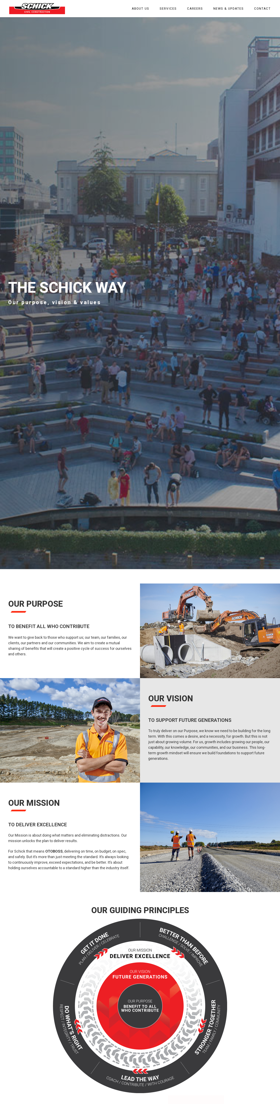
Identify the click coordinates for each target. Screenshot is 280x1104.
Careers (195, 8)
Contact (262, 8)
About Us (140, 8)
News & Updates (228, 8)
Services (168, 8)
